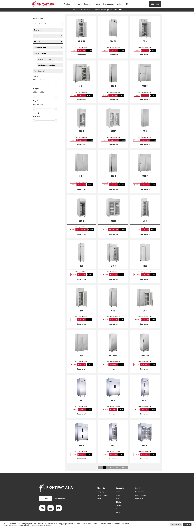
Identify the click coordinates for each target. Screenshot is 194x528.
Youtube (115, 10)
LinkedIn (103, 10)
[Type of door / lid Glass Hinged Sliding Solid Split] (50, 59)
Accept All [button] (187, 524)
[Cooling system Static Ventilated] (48, 47)
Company (87, 4)
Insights (120, 4)
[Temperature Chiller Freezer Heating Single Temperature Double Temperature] (48, 36)
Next (117, 467)
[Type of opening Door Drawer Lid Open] (48, 53)
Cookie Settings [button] (176, 524)
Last (123, 467)
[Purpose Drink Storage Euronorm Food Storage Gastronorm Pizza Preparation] (48, 42)
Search (78, 4)
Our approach (108, 4)
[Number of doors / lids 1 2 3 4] (50, 65)
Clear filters (38, 18)
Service (97, 4)
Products (67, 4)
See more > (81, 54)
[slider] (34, 84)
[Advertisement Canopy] (48, 71)
